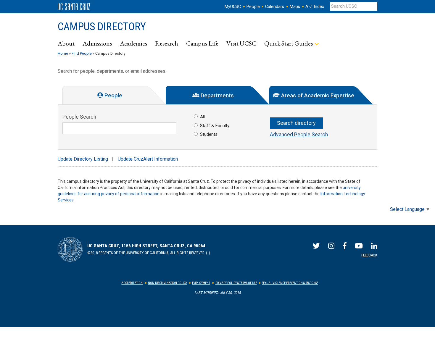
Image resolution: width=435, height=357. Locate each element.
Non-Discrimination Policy (167, 283)
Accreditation (132, 283)
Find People (82, 53)
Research (166, 43)
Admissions (97, 43)
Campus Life (202, 43)
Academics (133, 43)
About (66, 43)
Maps (295, 6)
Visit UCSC (241, 43)
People (253, 6)
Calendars (274, 6)
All (202, 116)
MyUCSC (233, 6)
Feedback (369, 255)
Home (63, 53)
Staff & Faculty (214, 125)
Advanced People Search (299, 135)
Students (209, 134)
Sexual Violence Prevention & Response (290, 283)
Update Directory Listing (83, 159)
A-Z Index (314, 6)
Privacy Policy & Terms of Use (236, 283)
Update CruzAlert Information (148, 159)
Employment (201, 283)
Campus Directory (102, 26)
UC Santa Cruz (74, 6)
